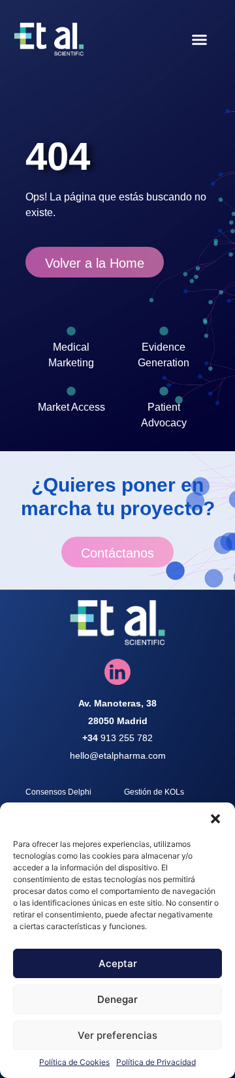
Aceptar (118, 963)
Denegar (117, 999)
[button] (215, 818)
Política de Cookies (74, 1062)
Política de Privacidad (156, 1062)
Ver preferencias (117, 1035)
